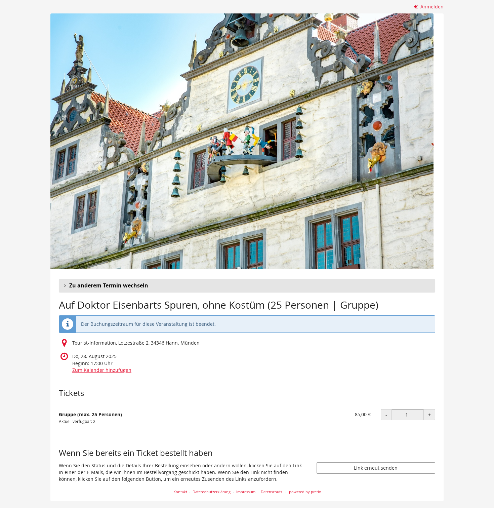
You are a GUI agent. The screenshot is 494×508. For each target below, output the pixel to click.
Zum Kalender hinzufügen (101, 370)
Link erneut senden (376, 468)
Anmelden (431, 6)
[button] (247, 285)
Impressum (245, 491)
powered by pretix (305, 491)
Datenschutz (271, 491)
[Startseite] (242, 141)
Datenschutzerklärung (212, 491)
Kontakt (180, 491)
